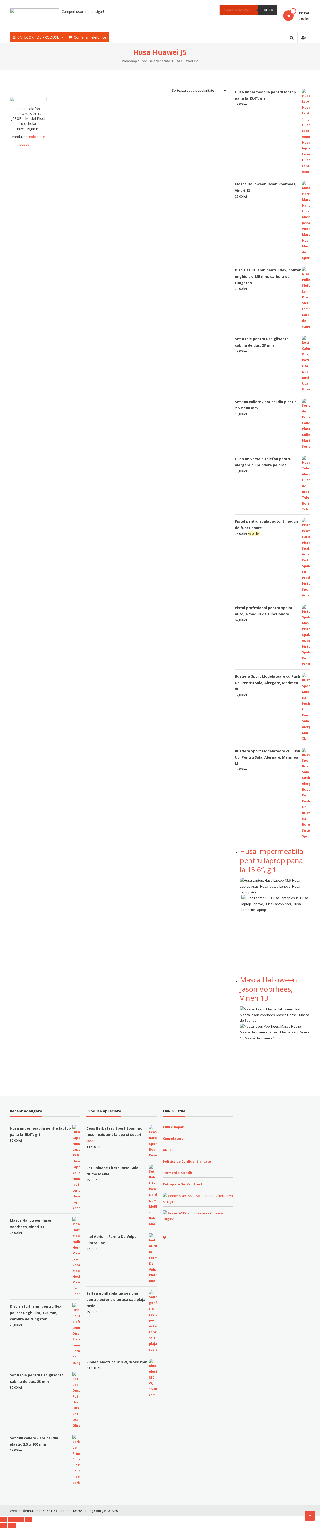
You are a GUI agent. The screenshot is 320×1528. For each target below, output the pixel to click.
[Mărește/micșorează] (28, 1519)
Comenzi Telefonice (90, 37)
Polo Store (37, 136)
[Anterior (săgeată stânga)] (4, 1525)
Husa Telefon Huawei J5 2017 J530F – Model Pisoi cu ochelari (28, 116)
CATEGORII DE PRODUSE (38, 37)
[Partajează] (12, 1519)
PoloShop (129, 61)
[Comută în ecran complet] (20, 1519)
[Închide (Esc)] (4, 1519)
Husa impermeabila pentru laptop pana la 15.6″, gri (271, 860)
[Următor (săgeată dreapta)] (12, 1525)
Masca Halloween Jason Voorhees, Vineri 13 (268, 989)
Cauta (267, 9)
